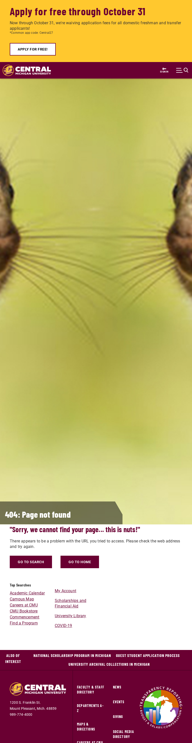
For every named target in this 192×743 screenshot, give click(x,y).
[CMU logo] (24, 70)
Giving (118, 716)
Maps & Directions (86, 726)
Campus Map (22, 599)
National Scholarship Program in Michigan (72, 655)
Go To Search (31, 562)
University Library (70, 615)
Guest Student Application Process (148, 655)
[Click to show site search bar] (182, 70)
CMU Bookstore (24, 611)
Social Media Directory (123, 734)
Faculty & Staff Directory (90, 689)
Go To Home (79, 562)
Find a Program (24, 623)
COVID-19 (63, 625)
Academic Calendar (27, 593)
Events (118, 702)
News (117, 687)
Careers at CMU (24, 605)
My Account (65, 590)
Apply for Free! (33, 49)
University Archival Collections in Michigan (109, 664)
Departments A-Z (90, 708)
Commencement (24, 617)
